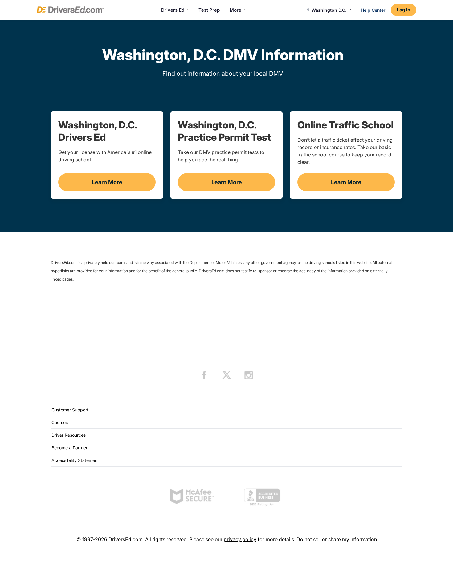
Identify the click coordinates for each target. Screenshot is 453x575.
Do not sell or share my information (336, 539)
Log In (403, 10)
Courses (59, 422)
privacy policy (240, 539)
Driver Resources (68, 435)
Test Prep (209, 10)
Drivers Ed (172, 10)
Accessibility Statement (75, 460)
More (235, 10)
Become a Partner (69, 447)
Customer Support (69, 409)
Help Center (373, 10)
